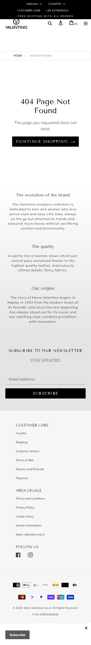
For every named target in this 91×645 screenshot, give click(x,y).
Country (54, 4)
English (32, 4)
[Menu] (85, 24)
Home (18, 55)
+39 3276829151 (57, 10)
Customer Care (28, 10)
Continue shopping (42, 141)
